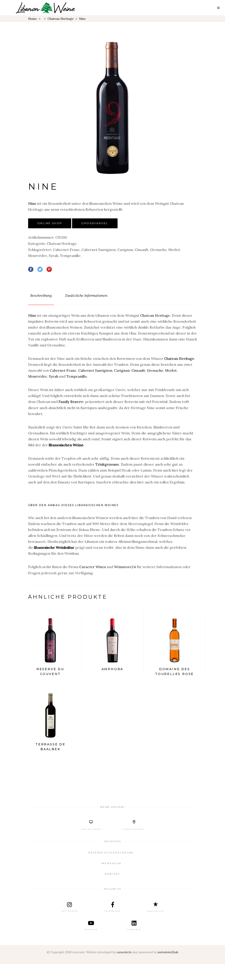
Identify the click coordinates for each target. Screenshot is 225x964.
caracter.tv (123, 952)
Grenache (158, 249)
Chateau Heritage (60, 19)
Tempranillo (70, 255)
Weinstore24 (125, 567)
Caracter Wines (92, 567)
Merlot (174, 249)
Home (32, 19)
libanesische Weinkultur (54, 547)
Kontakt (112, 874)
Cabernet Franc (66, 249)
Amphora (112, 669)
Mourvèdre (37, 255)
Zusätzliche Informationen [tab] (86, 295)
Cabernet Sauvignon (99, 249)
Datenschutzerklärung (111, 852)
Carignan (125, 249)
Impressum (111, 863)
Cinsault (141, 249)
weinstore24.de (168, 952)
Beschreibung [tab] (41, 295)
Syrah (53, 255)
